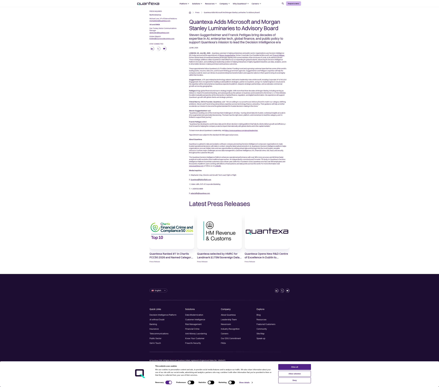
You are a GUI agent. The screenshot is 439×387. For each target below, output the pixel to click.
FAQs (223, 343)
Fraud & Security (193, 343)
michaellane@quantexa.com (160, 21)
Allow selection (295, 374)
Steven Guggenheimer (227, 55)
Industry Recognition (230, 329)
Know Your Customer (195, 338)
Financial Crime (192, 329)
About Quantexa (228, 315)
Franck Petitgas (278, 55)
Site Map (260, 333)
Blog (259, 315)
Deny (295, 380)
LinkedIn (218, 166)
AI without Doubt (157, 319)
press (197, 12)
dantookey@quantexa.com (159, 33)
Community (262, 329)
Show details (244, 382)
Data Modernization (194, 315)
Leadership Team (229, 319)
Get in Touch (155, 343)
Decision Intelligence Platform (163, 315)
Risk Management (193, 324)
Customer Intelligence (195, 319)
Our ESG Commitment (231, 338)
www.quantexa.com (196, 166)
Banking (153, 324)
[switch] (191, 382)
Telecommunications (159, 333)
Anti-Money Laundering (196, 333)
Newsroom (226, 324)
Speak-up (261, 338)
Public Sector (156, 338)
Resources (261, 319)
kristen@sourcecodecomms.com (162, 39)
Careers (224, 333)
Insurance (154, 329)
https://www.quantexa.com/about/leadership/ (241, 130)
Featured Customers (266, 324)
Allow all (294, 367)
